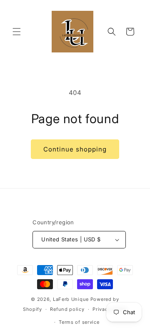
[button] (17, 31)
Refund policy (67, 309)
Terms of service (79, 322)
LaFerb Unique (71, 299)
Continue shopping (75, 149)
